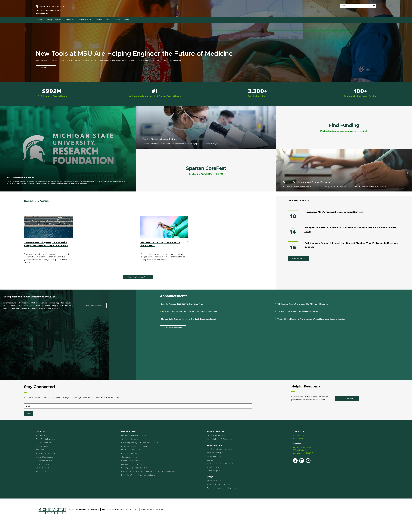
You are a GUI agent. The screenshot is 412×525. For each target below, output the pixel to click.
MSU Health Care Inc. (129, 450)
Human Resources (214, 456)
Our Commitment (128, 457)
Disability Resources (215, 435)
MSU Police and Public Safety (133, 435)
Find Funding (344, 125)
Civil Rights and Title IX (130, 453)
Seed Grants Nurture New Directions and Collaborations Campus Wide (190, 311)
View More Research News (138, 277)
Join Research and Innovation (219, 449)
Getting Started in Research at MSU (160, 139)
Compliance (69, 19)
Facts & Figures (42, 446)
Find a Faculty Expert (44, 439)
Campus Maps (212, 471)
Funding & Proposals (54, 19)
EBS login (210, 460)
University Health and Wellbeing (134, 446)
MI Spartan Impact (214, 481)
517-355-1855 (81, 509)
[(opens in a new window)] (54, 8)
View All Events (298, 258)
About (40, 19)
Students (127, 19)
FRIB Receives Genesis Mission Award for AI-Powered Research (302, 304)
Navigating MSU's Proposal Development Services (333, 212)
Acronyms (40, 450)
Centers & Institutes (43, 443)
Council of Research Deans (46, 461)
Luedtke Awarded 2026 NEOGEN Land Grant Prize (182, 304)
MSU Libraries (41, 471)
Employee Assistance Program (219, 463)
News (108, 19)
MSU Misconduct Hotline (131, 464)
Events (117, 19)
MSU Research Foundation (20, 178)
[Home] (52, 515)
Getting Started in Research (46, 453)
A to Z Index (212, 467)
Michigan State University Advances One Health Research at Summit (188, 319)
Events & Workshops (44, 457)
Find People (40, 435)
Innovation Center (43, 464)
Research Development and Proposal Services (306, 182)
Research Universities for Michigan (220, 488)
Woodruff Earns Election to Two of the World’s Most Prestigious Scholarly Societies (311, 319)
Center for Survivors (129, 461)
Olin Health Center (128, 439)
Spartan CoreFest (206, 168)
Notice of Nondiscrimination (112, 509)
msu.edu (94, 509)
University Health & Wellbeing (219, 439)
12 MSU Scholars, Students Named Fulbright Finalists (298, 311)
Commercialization (84, 19)
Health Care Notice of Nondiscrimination (137, 475)
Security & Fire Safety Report (133, 468)
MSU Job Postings (214, 453)
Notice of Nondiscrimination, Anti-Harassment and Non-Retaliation (147, 471)
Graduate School (42, 468)
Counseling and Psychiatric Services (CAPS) (138, 443)
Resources (98, 19)
